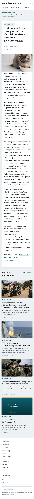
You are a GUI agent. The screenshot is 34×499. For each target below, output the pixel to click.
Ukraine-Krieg (6, 451)
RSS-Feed (5, 483)
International (14, 7)
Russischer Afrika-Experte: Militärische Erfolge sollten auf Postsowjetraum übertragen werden (15, 305)
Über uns (4, 464)
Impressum (5, 467)
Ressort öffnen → (27, 272)
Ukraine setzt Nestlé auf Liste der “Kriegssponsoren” (16, 257)
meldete (16, 189)
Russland (4, 454)
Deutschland (25, 7)
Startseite (5, 7)
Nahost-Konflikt (6, 456)
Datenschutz (6, 475)
